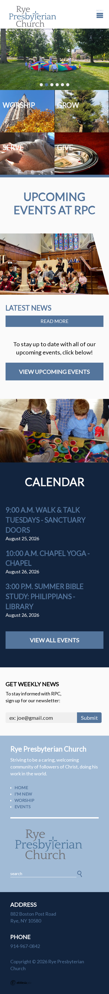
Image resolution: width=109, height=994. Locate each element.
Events (23, 806)
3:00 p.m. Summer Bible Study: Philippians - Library (45, 596)
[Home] (54, 844)
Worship (24, 800)
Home (21, 787)
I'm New (23, 793)
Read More (54, 321)
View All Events (54, 640)
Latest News (28, 308)
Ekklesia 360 (20, 983)
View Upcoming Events (54, 371)
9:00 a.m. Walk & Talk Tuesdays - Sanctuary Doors (45, 520)
